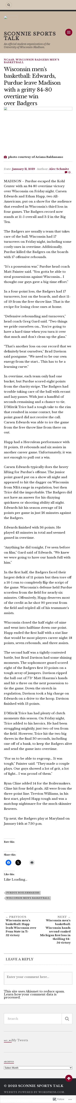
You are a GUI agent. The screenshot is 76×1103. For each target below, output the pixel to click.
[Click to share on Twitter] (18, 862)
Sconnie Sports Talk (30, 36)
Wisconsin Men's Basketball (28, 898)
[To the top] (68, 1078)
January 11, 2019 (23, 169)
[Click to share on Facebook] (8, 862)
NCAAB (9, 59)
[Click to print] (32, 862)
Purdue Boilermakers (23, 893)
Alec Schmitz (59, 169)
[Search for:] (38, 1018)
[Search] (9, 5)
